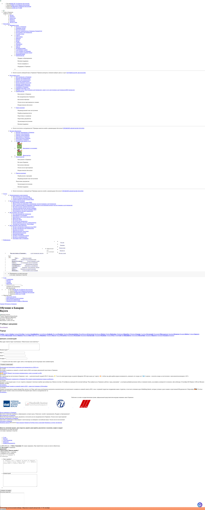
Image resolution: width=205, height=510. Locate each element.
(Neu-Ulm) (34, 335)
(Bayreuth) (53, 334)
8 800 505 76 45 (19, 3)
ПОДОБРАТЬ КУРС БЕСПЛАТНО (76, 72)
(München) (23, 335)
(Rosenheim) (80, 335)
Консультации (20, 422)
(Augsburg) (25, 334)
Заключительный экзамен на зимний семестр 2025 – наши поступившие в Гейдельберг (24, 386)
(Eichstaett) (157, 335)
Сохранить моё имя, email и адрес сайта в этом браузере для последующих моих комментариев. (28, 361)
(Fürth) (115, 335)
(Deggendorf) (153, 334)
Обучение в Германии (11, 304)
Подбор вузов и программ (37, 422)
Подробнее (3, 509)
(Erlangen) (168, 335)
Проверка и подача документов (53, 422)
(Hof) (121, 335)
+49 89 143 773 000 (17, 8)
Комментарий (4, 350)
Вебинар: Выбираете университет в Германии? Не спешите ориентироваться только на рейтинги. (27, 379)
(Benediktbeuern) (78, 334)
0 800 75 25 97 (20, 5)
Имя (1, 352)
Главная (2, 304)
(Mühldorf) (12, 335)
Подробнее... (3, 371)
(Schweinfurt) (131, 335)
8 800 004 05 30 (21, 6)
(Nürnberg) (46, 335)
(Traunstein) (94, 335)
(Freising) (106, 335)
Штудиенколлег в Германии (7, 415)
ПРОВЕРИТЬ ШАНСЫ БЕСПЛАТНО (73, 128)
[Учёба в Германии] (0, 1)
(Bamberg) (63, 334)
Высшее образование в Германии (9, 418)
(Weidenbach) (117, 334)
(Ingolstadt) (167, 334)
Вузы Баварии (4, 327)
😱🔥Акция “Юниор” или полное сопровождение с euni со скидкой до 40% (21, 373)
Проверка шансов (5, 422)
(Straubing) (145, 335)
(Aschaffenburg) (39, 334)
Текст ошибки (7, 459)
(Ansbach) (14, 334)
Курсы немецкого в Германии (8, 412)
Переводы (27, 422)
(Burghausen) (94, 334)
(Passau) (56, 335)
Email (2, 355)
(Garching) (141, 334)
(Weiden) (105, 334)
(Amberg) (5, 334)
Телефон (3, 358)
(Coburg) (189, 334)
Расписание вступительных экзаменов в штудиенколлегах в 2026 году (19, 367)
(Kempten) (179, 334)
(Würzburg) (130, 334)
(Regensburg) (67, 335)
